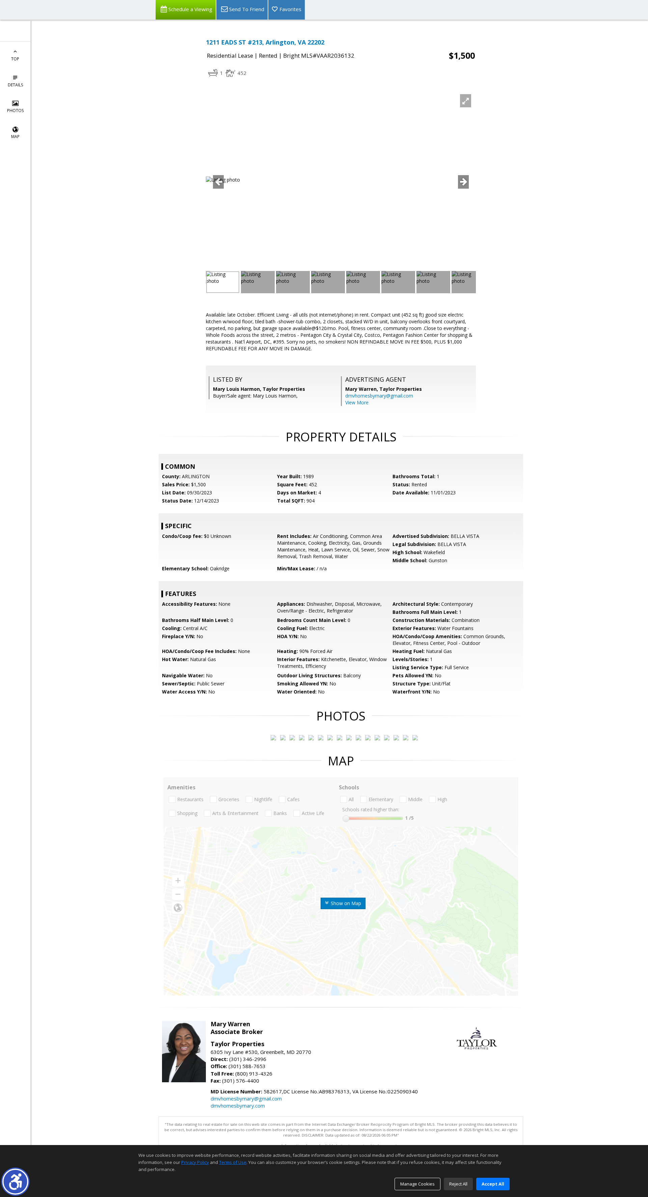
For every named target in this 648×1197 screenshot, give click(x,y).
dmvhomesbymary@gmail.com (379, 395)
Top (15, 59)
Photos (15, 110)
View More (357, 402)
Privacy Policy (195, 1162)
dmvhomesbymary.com (238, 1105)
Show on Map (345, 903)
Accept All (493, 1184)
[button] (15, 1182)
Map (15, 136)
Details (15, 85)
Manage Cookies (417, 1184)
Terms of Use (232, 1162)
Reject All (458, 1184)
